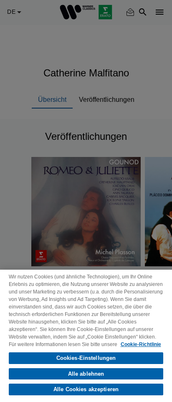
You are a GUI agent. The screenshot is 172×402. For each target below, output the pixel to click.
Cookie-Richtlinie (141, 344)
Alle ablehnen (86, 374)
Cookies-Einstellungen (86, 358)
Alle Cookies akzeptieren (86, 389)
